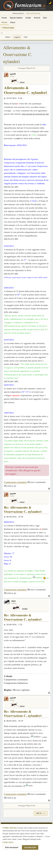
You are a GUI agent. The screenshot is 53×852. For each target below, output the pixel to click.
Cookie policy (8, 842)
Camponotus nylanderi (15, 482)
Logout (17, 37)
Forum (4, 22)
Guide (28, 18)
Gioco (12, 22)
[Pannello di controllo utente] (1, 37)
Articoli (37, 18)
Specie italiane (16, 18)
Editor (7, 37)
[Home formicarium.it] (26, 5)
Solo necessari (11, 847)
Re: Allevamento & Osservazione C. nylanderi (23, 509)
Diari (45, 18)
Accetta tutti (30, 847)
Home (4, 18)
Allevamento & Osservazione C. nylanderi (17, 54)
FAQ (25, 37)
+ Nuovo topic (8, 28)
